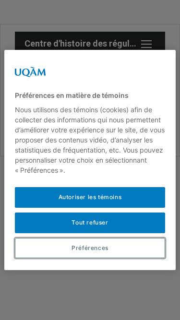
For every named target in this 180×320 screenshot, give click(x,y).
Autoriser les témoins (90, 197)
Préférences (90, 247)
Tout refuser (90, 222)
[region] (89, 160)
